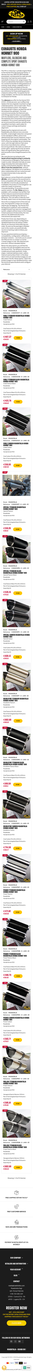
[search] (23, 22)
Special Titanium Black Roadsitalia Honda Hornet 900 (15, 572)
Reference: (6, 313)
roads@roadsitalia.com (16, 1285)
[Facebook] (11, 1341)
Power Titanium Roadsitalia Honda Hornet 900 (14, 891)
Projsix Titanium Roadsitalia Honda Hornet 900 (14, 1082)
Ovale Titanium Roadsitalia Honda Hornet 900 (16, 317)
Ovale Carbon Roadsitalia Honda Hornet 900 (15, 444)
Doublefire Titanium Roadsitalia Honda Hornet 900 (15, 699)
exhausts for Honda (9, 96)
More (18, 338)
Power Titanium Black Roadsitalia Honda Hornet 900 (15, 955)
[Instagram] (15, 1341)
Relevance (6, 269)
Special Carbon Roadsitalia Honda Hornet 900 (16, 636)
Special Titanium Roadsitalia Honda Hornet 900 (14, 508)
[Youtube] (19, 1341)
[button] (16, 1323)
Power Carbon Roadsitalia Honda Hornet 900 (16, 1019)
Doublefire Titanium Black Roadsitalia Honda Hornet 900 (15, 763)
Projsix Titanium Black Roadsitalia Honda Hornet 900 (15, 1146)
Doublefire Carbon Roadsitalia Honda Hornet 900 (15, 827)
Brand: (5, 310)
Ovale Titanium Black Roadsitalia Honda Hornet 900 (16, 380)
